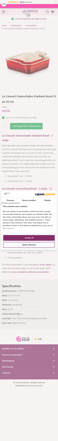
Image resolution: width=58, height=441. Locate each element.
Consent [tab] (10, 200)
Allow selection (29, 244)
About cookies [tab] (29, 200)
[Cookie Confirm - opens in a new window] (45, 194)
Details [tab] (48, 200)
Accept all (29, 237)
